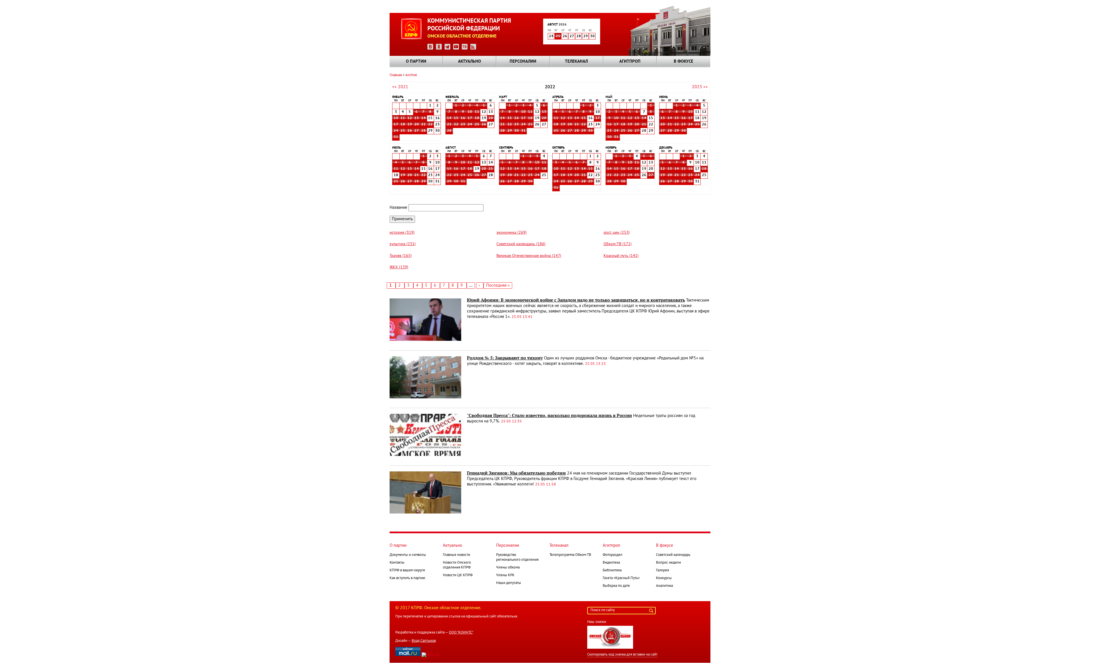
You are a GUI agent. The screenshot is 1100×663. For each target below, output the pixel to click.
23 (463, 124)
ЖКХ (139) (399, 267)
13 (416, 118)
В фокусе (683, 62)
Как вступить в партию (407, 578)
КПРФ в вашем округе (407, 570)
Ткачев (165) (401, 256)
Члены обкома (508, 567)
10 (396, 118)
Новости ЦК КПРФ (458, 575)
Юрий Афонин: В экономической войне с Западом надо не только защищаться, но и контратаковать (576, 300)
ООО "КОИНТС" (461, 632)
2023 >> (700, 87)
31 (396, 137)
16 (463, 118)
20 (416, 124)
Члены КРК (505, 575)
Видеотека (611, 562)
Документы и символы (408, 555)
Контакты (397, 562)
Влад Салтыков (424, 641)
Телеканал (576, 62)
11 (402, 118)
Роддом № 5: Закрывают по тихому (505, 358)
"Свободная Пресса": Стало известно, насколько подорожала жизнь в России (549, 415)
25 (558, 36)
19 (409, 124)
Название (398, 208)
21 (423, 124)
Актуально (469, 62)
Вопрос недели (668, 562)
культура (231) (403, 244)
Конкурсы (664, 578)
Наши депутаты (508, 583)
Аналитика (664, 586)
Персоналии (523, 62)
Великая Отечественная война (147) (528, 256)
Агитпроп (630, 62)
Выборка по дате (616, 586)
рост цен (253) (617, 233)
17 (396, 124)
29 (509, 131)
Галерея (662, 570)
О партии (416, 62)
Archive (411, 75)
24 (396, 131)
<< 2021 (400, 87)
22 (430, 124)
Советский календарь (673, 555)
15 (456, 118)
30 (516, 131)
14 (423, 118)
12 (409, 118)
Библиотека (612, 570)
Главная (396, 75)
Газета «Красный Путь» (621, 578)
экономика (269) (511, 233)
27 (416, 131)
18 (402, 124)
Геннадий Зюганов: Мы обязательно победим (516, 473)
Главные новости (456, 555)
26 (409, 131)
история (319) (402, 233)
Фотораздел (612, 555)
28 (423, 131)
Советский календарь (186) (520, 244)
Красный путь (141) (621, 256)
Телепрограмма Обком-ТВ (570, 555)
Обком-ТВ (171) (618, 244)
